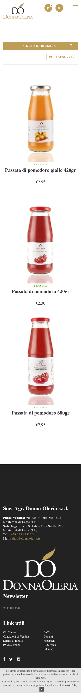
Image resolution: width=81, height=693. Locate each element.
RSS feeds (50, 645)
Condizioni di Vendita (16, 636)
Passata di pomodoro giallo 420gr (40, 169)
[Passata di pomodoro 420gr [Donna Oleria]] (40, 236)
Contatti (48, 636)
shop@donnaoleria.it (26, 538)
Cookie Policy (70, 685)
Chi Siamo (9, 632)
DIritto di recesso (13, 641)
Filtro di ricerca (39, 46)
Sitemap (48, 649)
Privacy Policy (11, 645)
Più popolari (60, 57)
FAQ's (47, 632)
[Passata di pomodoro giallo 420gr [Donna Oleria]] (40, 115)
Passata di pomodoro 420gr (41, 291)
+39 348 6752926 (23, 534)
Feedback (49, 641)
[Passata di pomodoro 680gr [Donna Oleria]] (40, 358)
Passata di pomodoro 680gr (41, 412)
